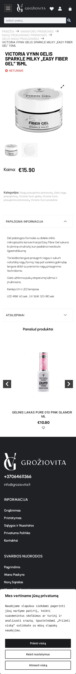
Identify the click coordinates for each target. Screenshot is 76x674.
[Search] (69, 20)
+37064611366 (17, 476)
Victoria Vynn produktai (44, 199)
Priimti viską (38, 643)
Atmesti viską (38, 665)
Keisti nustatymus (38, 654)
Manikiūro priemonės (37, 31)
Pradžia (8, 31)
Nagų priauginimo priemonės (24, 35)
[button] (38, 429)
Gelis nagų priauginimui (20, 38)
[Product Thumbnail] (62, 86)
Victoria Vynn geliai (30, 196)
